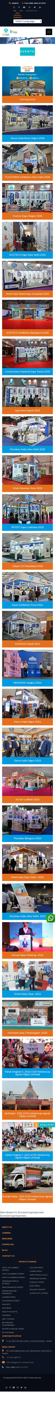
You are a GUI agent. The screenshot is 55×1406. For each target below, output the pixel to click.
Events (27, 51)
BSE (15, 11)
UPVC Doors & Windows (17, 15)
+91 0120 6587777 (13, 1357)
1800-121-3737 (40, 3)
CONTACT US (31, 11)
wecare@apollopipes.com (20, 1362)
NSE (21, 11)
